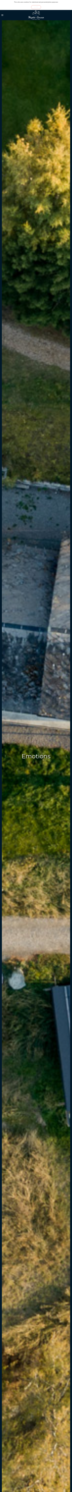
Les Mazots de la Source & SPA (29, 1489)
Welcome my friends (42, 1489)
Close (36, 7)
